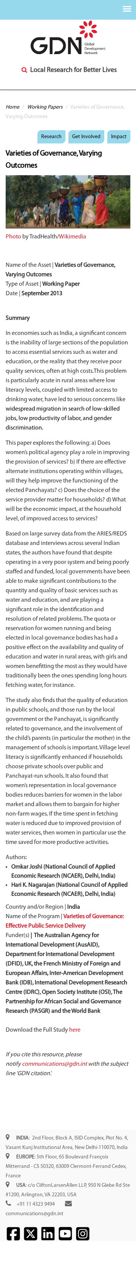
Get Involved (86, 137)
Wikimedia (72, 237)
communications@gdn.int (34, 1214)
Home (12, 107)
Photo (13, 237)
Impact (119, 137)
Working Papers (45, 107)
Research (51, 137)
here (74, 1030)
